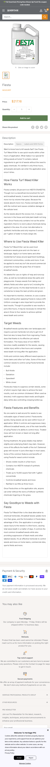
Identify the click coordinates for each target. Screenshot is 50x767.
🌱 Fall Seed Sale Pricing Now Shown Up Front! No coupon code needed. (25, 3)
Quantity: (6, 109)
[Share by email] (46, 127)
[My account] (41, 10)
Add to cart (25, 118)
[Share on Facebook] (32, 127)
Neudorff (6, 90)
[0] (45, 10)
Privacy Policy (9, 753)
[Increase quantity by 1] (29, 109)
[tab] (8, 144)
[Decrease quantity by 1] (14, 109)
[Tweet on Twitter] (41, 127)
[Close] (48, 730)
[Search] (45, 16)
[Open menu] (3, 10)
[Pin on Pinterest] (37, 127)
